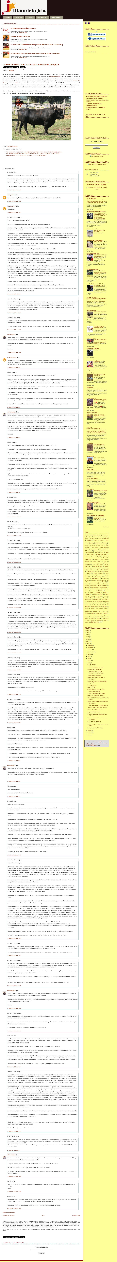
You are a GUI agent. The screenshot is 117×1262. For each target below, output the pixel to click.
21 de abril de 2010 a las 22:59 (14, 694)
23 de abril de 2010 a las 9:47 (13, 1150)
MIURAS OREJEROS (99, 285)
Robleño (104, 603)
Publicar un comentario (9, 1212)
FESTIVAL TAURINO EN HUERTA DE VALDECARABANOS (99, 232)
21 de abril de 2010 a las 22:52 (14, 669)
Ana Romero (105, 538)
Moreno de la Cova (95, 587)
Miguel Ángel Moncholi (99, 503)
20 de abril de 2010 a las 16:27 (14, 294)
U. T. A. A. (89, 427)
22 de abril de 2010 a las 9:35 (13, 796)
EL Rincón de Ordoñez (92, 229)
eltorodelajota (11, 334)
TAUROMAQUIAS (91, 398)
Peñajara (95, 594)
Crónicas (97, 552)
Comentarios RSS (42, 17)
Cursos (106, 552)
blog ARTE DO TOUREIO (93, 712)
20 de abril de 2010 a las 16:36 (14, 312)
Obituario (87, 590)
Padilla (91, 592)
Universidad (104, 616)
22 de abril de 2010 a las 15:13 (14, 855)
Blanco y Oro (90, 469)
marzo (89, 730)
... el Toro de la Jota (98, 741)
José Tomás (99, 576)
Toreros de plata (100, 615)
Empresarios (88, 559)
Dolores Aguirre (88, 556)
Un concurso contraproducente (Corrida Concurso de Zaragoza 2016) (37, 45)
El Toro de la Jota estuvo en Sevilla (96, 693)
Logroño (103, 580)
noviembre (90, 647)
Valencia (86, 618)
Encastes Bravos (91, 310)
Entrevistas (87, 561)
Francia (87, 569)
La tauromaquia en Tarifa (93, 253)
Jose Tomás (92, 576)
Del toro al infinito (91, 198)
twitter (98, 616)
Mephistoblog (93, 745)
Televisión (87, 613)
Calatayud (87, 545)
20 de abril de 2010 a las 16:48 (14, 352)
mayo (89, 660)
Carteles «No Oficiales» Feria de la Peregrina (97, 389)
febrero (89, 733)
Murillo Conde (88, 589)
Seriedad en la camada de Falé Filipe (95, 480)
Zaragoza (11, 70)
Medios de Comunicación (90, 585)
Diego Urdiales (90, 554)
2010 (87, 643)
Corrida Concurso (89, 552)
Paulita (104, 592)
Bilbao (90, 543)
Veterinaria (92, 618)
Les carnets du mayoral (93, 360)
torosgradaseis (91, 325)
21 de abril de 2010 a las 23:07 (14, 722)
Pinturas (105, 596)
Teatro (105, 611)
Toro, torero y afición (92, 412)
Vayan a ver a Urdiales (99, 457)
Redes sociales (99, 601)
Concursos (97, 550)
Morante (87, 587)
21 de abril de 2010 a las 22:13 (14, 562)
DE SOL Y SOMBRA (92, 297)
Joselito (105, 576)
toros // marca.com (91, 338)
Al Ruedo (7, 17)
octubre (89, 649)
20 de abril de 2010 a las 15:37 (14, 212)
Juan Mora (87, 578)
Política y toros (89, 597)
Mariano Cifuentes (102, 583)
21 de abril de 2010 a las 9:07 (13, 437)
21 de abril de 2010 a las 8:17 (13, 367)
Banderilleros (98, 542)
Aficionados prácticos (98, 536)
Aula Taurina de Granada (93, 502)
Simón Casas (99, 608)
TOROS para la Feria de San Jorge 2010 (97, 705)
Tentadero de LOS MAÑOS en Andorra (97, 707)
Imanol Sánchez (98, 573)
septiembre (90, 652)
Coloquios (87, 551)
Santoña (99, 606)
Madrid (104, 582)
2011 (87, 641)
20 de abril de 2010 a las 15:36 (14, 201)
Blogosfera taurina (100, 543)
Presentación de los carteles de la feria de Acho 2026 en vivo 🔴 (100, 401)
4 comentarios (21, 49)
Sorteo (105, 608)
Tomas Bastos (97, 361)
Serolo (104, 606)
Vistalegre (87, 622)
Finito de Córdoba (104, 568)
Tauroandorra (88, 611)
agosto (89, 654)
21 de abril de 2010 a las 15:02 (14, 535)
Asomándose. (97, 350)
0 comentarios (21, 32)
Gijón (96, 571)
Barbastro (105, 542)
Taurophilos (90, 387)
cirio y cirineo (11, 195)
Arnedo (101, 540)
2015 (86, 535)
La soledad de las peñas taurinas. (23, 28)
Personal (91, 596)
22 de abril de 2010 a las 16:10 (14, 1008)
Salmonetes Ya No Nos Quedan (95, 240)
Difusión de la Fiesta (101, 554)
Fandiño (100, 563)
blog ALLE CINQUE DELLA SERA (95, 695)
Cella (100, 549)
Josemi (75, 80)
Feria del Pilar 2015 (97, 566)
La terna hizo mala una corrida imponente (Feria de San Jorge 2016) (35, 53)
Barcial (86, 543)
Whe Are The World (98, 241)
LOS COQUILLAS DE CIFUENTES (95, 515)
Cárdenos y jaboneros (92, 269)
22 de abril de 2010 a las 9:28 (13, 781)
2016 (90, 535)
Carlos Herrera (103, 547)
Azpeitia (92, 542)
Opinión (100, 590)
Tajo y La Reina (89, 609)
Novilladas (95, 589)
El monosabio (90, 456)
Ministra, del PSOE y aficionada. (95, 709)
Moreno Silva (104, 587)
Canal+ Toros (100, 545)
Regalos (106, 601)
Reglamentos (89, 603)
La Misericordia (96, 578)
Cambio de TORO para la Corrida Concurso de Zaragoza (31, 64)
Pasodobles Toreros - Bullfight (96, 184)
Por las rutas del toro (92, 478)
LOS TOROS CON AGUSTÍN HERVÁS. (96, 211)
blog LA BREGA (91, 687)
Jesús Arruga (94, 575)
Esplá (105, 561)
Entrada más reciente (8, 1215)
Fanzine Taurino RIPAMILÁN (20, 36)
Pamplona (98, 592)
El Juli (104, 557)
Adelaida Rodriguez (96, 535)
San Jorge (101, 604)
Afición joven (89, 536)
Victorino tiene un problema (94, 675)
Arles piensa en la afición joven (95, 728)
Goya (101, 571)
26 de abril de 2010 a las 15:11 (14, 1191)
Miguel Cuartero (102, 585)
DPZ (99, 556)
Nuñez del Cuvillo (103, 589)
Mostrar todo (106, 526)
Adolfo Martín (105, 535)
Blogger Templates (90, 743)
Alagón (105, 536)
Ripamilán (97, 603)
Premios (98, 597)
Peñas (100, 594)
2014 (87, 634)
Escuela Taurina (96, 561)
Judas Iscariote (12, 357)
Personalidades (98, 596)
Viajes (98, 618)
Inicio (43, 1215)
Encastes (96, 559)
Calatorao (93, 545)
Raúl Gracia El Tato (90, 601)
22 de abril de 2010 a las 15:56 (14, 985)
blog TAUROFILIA (91, 665)
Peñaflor (87, 594)
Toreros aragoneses (89, 615)
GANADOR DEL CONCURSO (94, 669)
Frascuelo (93, 569)
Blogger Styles (89, 744)
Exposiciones (94, 563)
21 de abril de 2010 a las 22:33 (14, 632)
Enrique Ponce (103, 559)
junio (89, 658)
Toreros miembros (56, 17)
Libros (93, 580)
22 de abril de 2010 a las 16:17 (14, 1031)
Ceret (104, 549)
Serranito (87, 608)
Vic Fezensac (105, 618)
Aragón (95, 540)
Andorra (89, 540)
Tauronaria (95, 611)
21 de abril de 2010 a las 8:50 (13, 407)
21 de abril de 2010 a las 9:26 (13, 492)
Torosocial (93, 616)
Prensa (104, 597)
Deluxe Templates (103, 743)
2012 (87, 639)
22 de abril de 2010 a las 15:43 (14, 938)
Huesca (88, 573)
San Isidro (94, 604)
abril (89, 663)
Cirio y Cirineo (90, 489)
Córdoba (104, 550)
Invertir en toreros (91, 685)
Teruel (92, 613)
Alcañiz (99, 538)
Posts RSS (30, 17)
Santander (93, 606)
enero (89, 735)
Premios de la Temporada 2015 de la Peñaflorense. (26, 155)
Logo (98, 580)
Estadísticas (87, 563)
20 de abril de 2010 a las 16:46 (14, 329)
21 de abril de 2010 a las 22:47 (14, 652)
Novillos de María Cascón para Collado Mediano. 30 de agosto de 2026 (100, 272)
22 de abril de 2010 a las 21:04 (14, 1066)
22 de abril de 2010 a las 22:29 (14, 1131)
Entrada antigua (76, 1215)
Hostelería (106, 571)
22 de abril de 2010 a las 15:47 (14, 955)
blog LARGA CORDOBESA (94, 722)
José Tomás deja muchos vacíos (95, 667)
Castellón (87, 549)
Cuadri (101, 552)
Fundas (99, 569)
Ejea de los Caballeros (94, 557)
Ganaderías (90, 571)
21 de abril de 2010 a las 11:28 (14, 517)
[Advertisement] (24, 160)
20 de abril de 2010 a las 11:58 (14, 190)
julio (89, 656)
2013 (87, 637)
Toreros (105, 613)
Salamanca (87, 604)
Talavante (98, 609)
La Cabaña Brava (54, 76)
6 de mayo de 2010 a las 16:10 (14, 1208)
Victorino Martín (90, 620)
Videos (104, 620)
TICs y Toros (99, 613)
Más (26, 32)
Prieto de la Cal (96, 599)
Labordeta (104, 578)
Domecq (94, 556)
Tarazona (105, 609)
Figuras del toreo (95, 568)
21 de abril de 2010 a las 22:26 (14, 607)
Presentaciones (88, 599)
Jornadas (102, 575)
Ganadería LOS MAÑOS (93, 348)
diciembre (90, 645)
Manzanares (93, 583)
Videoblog (98, 620)
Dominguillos (90, 443)
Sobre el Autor (18, 17)
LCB (16, 83)
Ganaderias (105, 569)
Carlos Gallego (95, 547)
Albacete (86, 538)
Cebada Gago (94, 549)
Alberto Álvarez (93, 538)
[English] (86, 23)
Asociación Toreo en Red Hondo (95, 284)
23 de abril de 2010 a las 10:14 (14, 1176)
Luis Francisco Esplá (95, 582)
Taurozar (101, 611)
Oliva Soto (93, 590)
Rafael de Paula (105, 599)
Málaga (86, 583)
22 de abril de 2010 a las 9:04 (13, 760)
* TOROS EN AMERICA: (92, 470)
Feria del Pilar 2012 (97, 564)
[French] (89, 23)
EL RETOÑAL (90, 373)
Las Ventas (87, 580)
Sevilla (92, 608)
